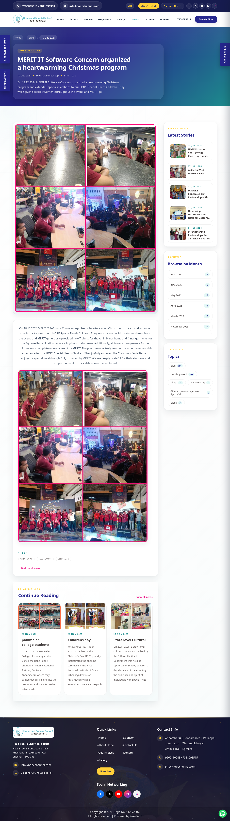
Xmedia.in (136, 816)
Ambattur (173, 743)
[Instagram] (208, 6)
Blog (130, 5)
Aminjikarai (172, 749)
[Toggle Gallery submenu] (127, 19)
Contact (150, 19)
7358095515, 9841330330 (36, 773)
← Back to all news (29, 568)
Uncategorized (30, 50)
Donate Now (206, 19)
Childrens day (79, 640)
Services (88, 19)
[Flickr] (214, 6)
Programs (103, 19)
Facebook (45, 558)
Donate (164, 19)
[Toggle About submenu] (78, 19)
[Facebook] (189, 6)
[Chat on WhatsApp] (223, 814)
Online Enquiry (225, 54)
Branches (105, 771)
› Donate (127, 752)
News (135, 19)
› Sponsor (128, 738)
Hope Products (5, 80)
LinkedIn (63, 558)
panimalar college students (36, 642)
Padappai (209, 738)
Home (60, 19)
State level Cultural (129, 640)
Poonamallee (192, 738)
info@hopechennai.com (36, 765)
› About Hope (105, 745)
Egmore (187, 749)
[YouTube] (202, 6)
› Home (101, 738)
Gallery (121, 19)
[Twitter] (195, 6)
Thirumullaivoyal (193, 743)
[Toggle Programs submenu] (111, 19)
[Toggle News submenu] (141, 19)
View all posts (145, 597)
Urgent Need (149, 5)
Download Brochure (5, 49)
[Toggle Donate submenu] (171, 19)
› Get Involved (105, 752)
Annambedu (173, 738)
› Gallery (102, 760)
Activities (171, 5)
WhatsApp (26, 558)
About (72, 19)
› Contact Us (129, 745)
